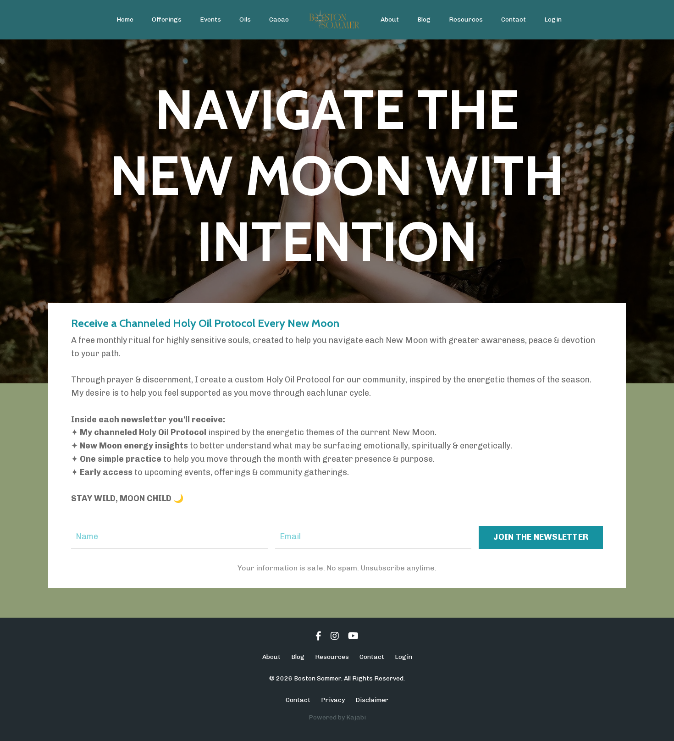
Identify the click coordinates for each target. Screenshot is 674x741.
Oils (245, 19)
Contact (513, 19)
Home (124, 19)
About (390, 19)
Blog (424, 19)
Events (210, 19)
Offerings (167, 19)
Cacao (279, 19)
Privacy (333, 700)
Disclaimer (371, 700)
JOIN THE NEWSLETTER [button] (540, 537)
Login (553, 19)
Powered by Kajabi (337, 717)
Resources (466, 19)
